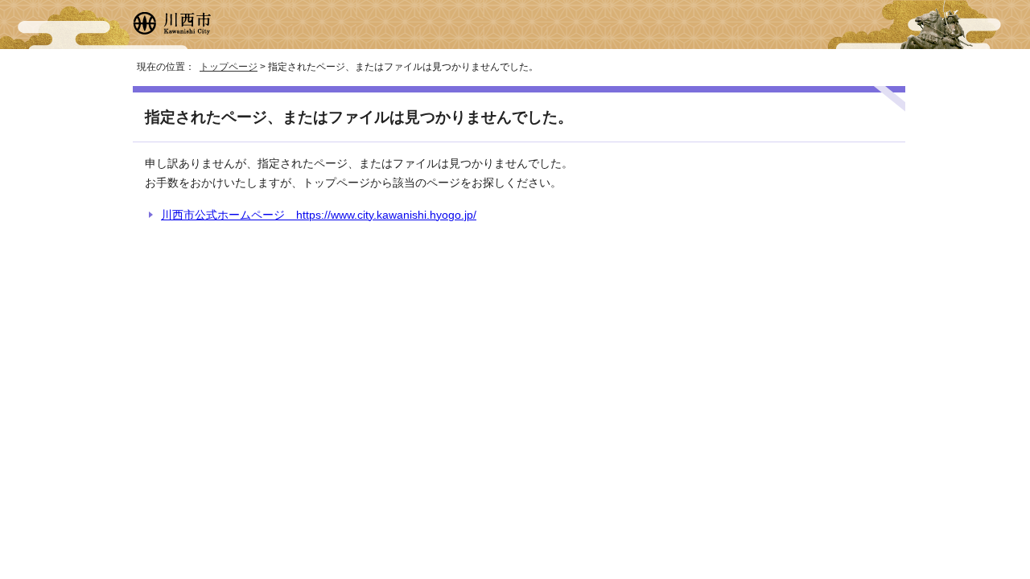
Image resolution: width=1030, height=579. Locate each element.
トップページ (229, 66)
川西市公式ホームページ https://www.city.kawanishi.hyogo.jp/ (318, 215)
